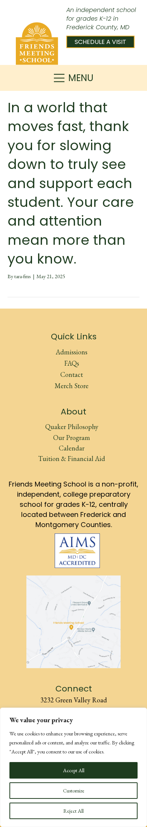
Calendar (71, 448)
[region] (73, 767)
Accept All (73, 770)
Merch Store (72, 385)
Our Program (71, 437)
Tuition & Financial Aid (71, 458)
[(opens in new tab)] (77, 550)
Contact (71, 374)
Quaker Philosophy (71, 426)
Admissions (71, 352)
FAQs (71, 363)
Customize (73, 790)
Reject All (73, 810)
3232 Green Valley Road (73, 700)
